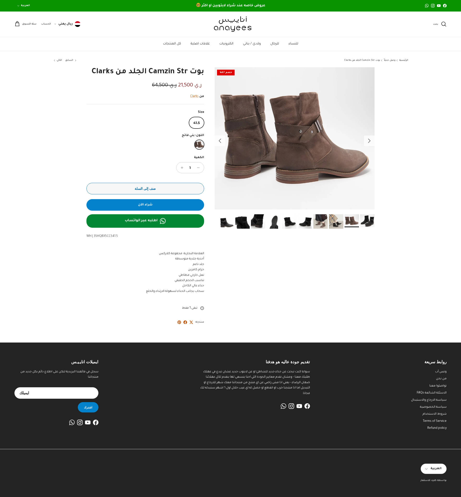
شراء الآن (145, 205)
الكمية (199, 157)
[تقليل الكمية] (199, 167)
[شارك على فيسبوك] (185, 322)
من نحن (441, 378)
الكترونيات (226, 44)
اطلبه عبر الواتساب (141, 221)
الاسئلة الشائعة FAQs (432, 393)
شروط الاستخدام (435, 414)
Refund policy (437, 428)
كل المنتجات (172, 44)
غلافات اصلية (200, 44)
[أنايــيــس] (230, 24)
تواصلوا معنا (438, 386)
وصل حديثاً (389, 60)
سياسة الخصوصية (433, 407)
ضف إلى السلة (145, 188)
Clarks (194, 96)
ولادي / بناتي (252, 44)
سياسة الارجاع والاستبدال (429, 400)
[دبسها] (179, 322)
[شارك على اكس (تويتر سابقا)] (191, 322)
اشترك (88, 407)
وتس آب (441, 372)
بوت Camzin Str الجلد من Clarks (362, 60)
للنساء (293, 44)
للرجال (274, 44)
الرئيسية (403, 60)
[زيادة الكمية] (180, 167)
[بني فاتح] (199, 144)
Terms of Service (435, 421)
